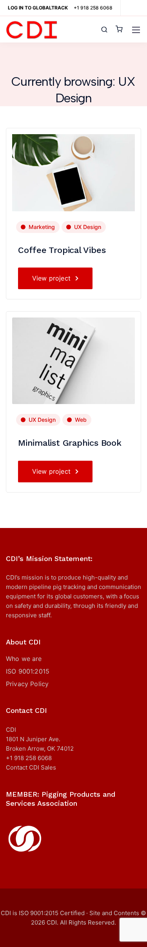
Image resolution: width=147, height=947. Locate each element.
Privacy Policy (27, 684)
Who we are (24, 659)
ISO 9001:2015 (27, 671)
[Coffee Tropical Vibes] (73, 172)
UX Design (87, 226)
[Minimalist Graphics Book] (73, 360)
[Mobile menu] (136, 30)
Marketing (42, 226)
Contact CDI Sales (31, 767)
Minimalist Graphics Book (70, 443)
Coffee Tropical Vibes (61, 250)
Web (81, 419)
